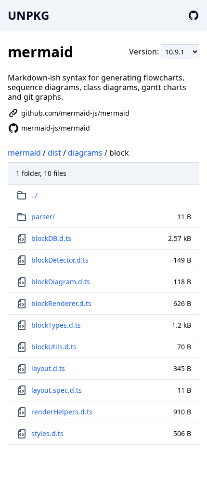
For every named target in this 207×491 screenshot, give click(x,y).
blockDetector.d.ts (60, 260)
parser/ (43, 216)
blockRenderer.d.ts (61, 303)
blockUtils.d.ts (54, 346)
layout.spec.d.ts (56, 390)
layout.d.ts (48, 368)
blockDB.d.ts (51, 238)
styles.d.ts (47, 433)
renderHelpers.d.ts (61, 411)
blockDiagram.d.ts (60, 281)
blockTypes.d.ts (56, 325)
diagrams (85, 152)
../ (34, 194)
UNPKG (28, 15)
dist (54, 152)
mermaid (24, 152)
